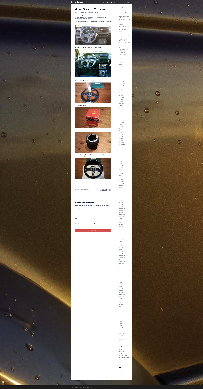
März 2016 (121, 271)
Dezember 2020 (122, 161)
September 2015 (122, 274)
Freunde (120, 2)
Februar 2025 (121, 79)
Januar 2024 (121, 97)
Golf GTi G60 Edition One (93, 12)
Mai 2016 (120, 267)
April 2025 (121, 75)
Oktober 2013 (121, 308)
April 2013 (121, 317)
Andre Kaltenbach (122, 46)
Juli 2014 (120, 298)
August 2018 (121, 216)
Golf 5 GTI (121, 353)
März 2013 (121, 319)
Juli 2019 (120, 194)
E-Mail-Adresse (78, 223)
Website (95, 223)
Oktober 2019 (121, 189)
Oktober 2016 (121, 259)
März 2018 (121, 226)
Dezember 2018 (122, 208)
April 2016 (121, 269)
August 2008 (121, 333)
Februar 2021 (121, 157)
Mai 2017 (120, 245)
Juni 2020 (121, 173)
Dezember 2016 (122, 255)
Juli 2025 (120, 70)
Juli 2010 (120, 325)
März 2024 (121, 95)
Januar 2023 (121, 114)
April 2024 (121, 93)
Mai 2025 (120, 74)
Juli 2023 (120, 105)
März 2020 (121, 179)
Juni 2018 (120, 220)
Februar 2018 (121, 228)
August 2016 (121, 263)
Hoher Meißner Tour (123, 359)
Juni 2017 (120, 243)
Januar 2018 (121, 230)
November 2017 (122, 234)
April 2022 (121, 130)
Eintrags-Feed (121, 373)
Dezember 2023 (122, 99)
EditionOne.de (77, 2)
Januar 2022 (121, 136)
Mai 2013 (120, 315)
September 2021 (122, 144)
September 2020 (122, 167)
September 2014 (122, 294)
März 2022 (121, 132)
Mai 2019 (120, 198)
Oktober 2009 (121, 327)
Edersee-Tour (121, 351)
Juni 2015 (120, 280)
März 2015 (121, 286)
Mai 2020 (120, 175)
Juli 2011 (120, 323)
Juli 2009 (120, 329)
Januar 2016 (121, 273)
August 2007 (121, 339)
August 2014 (121, 296)
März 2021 (121, 155)
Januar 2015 (121, 288)
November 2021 (122, 140)
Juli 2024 (120, 87)
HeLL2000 (78, 12)
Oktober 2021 (121, 142)
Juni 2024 (121, 89)
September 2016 (122, 261)
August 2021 (121, 146)
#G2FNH (120, 349)
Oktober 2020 (121, 165)
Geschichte (116, 2)
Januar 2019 (121, 206)
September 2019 (122, 191)
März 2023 (121, 111)
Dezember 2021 (122, 138)
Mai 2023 (120, 107)
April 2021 (121, 154)
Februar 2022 (121, 134)
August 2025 (121, 68)
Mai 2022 (120, 128)
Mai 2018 (120, 222)
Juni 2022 (121, 126)
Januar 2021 (121, 159)
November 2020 (122, 163)
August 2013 (121, 310)
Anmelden (121, 371)
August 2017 (121, 239)
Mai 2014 (120, 302)
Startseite (102, 2)
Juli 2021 (120, 148)
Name (76, 218)
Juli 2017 (120, 241)
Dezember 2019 (122, 185)
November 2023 (122, 101)
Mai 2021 (120, 152)
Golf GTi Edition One (109, 2)
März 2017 (121, 249)
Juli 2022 (120, 124)
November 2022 (122, 118)
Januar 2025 (121, 81)
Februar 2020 (121, 181)
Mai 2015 (120, 282)
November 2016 (122, 257)
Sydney (91, 387)
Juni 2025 (121, 72)
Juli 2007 (120, 341)
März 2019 (121, 202)
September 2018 (122, 214)
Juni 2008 (121, 335)
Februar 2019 (121, 204)
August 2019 (121, 193)
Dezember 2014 (122, 290)
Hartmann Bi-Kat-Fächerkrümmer (82, 189)
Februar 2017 (121, 251)
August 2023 (121, 103)
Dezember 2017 (122, 232)
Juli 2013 (120, 312)
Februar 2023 (121, 113)
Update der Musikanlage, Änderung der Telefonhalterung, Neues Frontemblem (104, 191)
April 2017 (121, 247)
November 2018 (122, 210)
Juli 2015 (120, 278)
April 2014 (121, 304)
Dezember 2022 (122, 116)
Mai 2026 (120, 64)
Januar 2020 (121, 183)
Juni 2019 (120, 196)
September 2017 (122, 237)
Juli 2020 (120, 171)
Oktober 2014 (121, 292)
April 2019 (121, 200)
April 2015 (121, 284)
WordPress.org (121, 377)
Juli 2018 (120, 218)
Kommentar (77, 208)
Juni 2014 (120, 300)
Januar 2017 (121, 253)
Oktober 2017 (121, 235)
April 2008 (121, 337)
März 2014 (121, 306)
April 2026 (121, 66)
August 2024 (121, 85)
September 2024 (122, 83)
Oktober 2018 (121, 212)
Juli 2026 (120, 62)
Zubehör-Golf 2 (122, 363)
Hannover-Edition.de (127, 2)
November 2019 (122, 187)
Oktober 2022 (121, 120)
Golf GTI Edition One (123, 355)
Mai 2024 (120, 91)
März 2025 (121, 77)
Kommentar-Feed (122, 375)
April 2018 (121, 224)
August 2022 (121, 122)
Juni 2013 (120, 313)
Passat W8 (121, 361)
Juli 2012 (120, 321)
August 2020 (121, 169)
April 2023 (121, 109)
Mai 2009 (120, 331)
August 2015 (121, 276)
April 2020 (121, 177)
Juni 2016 (120, 265)
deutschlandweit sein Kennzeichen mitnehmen (100, 15)
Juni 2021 (120, 150)
